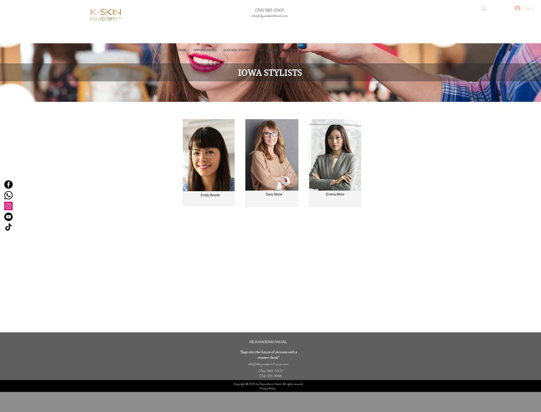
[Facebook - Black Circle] (8, 184)
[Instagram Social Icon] (8, 206)
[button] (484, 8)
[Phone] (8, 195)
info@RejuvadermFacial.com (268, 364)
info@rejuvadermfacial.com (269, 15)
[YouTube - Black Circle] (8, 217)
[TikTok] (8, 227)
